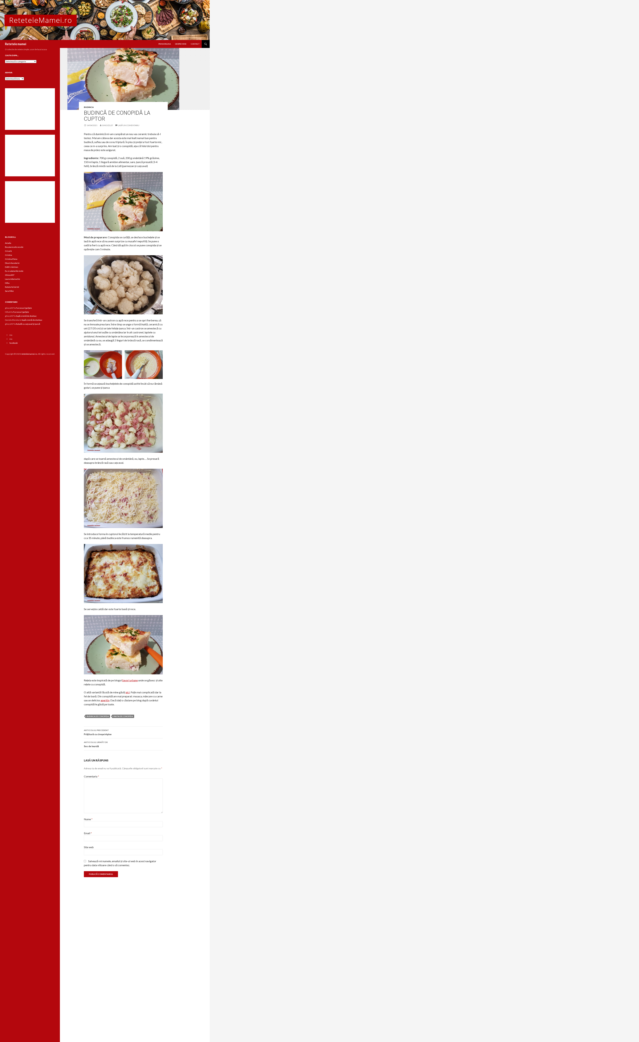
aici (128, 692)
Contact (195, 44)
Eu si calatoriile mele (14, 271)
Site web (89, 847)
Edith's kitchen (11, 267)
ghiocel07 (107, 125)
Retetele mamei (15, 44)
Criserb (8, 251)
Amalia (8, 243)
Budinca (89, 107)
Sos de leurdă (96, 744)
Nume (88, 819)
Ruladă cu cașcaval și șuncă (28, 324)
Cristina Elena (11, 259)
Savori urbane (130, 680)
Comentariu (91, 776)
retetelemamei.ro (29, 354)
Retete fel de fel (12, 287)
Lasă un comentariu (128, 125)
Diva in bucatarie (12, 263)
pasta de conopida (123, 716)
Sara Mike (9, 291)
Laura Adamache (12, 279)
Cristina (8, 255)
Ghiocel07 (9, 275)
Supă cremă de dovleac (26, 316)
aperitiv (105, 700)
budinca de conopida (98, 716)
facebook (13, 343)
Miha (7, 283)
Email (88, 833)
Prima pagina (164, 44)
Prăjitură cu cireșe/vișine (97, 732)
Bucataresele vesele (14, 247)
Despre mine (180, 44)
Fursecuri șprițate (24, 308)
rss (10, 335)
